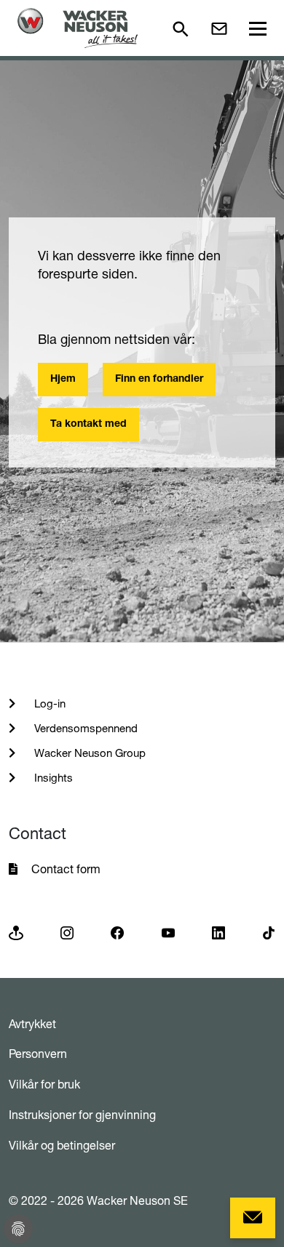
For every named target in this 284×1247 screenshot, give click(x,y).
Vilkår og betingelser (62, 1145)
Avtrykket (32, 1024)
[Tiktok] (268, 932)
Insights (52, 778)
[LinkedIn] (218, 932)
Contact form (65, 869)
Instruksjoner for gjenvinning (82, 1114)
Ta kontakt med (88, 425)
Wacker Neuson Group (88, 753)
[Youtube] (168, 932)
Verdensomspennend (84, 728)
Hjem (63, 379)
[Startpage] (77, 28)
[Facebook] (117, 932)
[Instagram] (67, 932)
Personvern (38, 1053)
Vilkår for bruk (44, 1084)
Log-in (48, 703)
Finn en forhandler (159, 379)
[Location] (16, 932)
